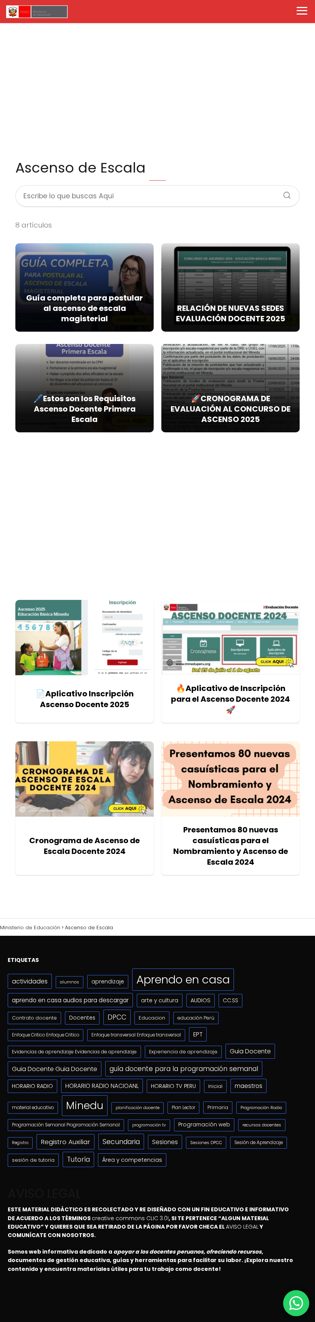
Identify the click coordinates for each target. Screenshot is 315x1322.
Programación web (204, 1124)
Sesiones (165, 1142)
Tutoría (78, 1159)
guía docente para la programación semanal (183, 1068)
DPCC (117, 1017)
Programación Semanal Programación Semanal (66, 1125)
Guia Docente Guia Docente (54, 1069)
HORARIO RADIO (32, 1086)
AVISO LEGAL (242, 1227)
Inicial (215, 1086)
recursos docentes (261, 1125)
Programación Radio (261, 1107)
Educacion (152, 1017)
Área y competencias (132, 1160)
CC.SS (230, 1000)
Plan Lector (183, 1107)
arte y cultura (159, 1000)
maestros (248, 1086)
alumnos (69, 982)
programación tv (149, 1125)
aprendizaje (107, 981)
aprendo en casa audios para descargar (70, 1000)
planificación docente (137, 1108)
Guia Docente (250, 1051)
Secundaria (121, 1141)
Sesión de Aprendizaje (258, 1142)
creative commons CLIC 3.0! (130, 1218)
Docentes (82, 1017)
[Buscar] (284, 193)
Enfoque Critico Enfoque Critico (45, 1035)
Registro (20, 1143)
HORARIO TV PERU (173, 1086)
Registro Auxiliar (65, 1141)
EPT (197, 1034)
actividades (30, 981)
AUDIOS (201, 1000)
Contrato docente (34, 1018)
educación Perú (195, 1018)
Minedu (84, 1105)
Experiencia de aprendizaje (183, 1051)
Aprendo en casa (183, 979)
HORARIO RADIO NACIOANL (102, 1086)
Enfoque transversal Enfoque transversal (136, 1035)
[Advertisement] (157, 91)
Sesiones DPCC (206, 1142)
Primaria (217, 1107)
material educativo (33, 1107)
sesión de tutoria (33, 1160)
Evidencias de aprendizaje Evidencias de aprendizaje (74, 1051)
